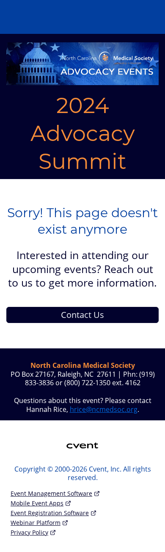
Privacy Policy (29, 532)
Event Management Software (51, 493)
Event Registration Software (50, 513)
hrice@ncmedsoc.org (104, 409)
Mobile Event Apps (37, 503)
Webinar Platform (35, 523)
